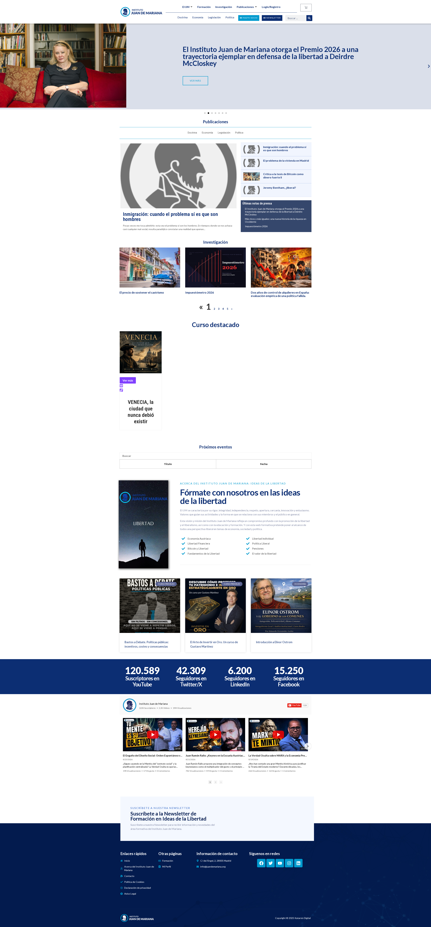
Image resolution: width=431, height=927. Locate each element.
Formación (204, 6)
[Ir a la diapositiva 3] (212, 113)
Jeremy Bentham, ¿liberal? (279, 187)
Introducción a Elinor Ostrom (274, 642)
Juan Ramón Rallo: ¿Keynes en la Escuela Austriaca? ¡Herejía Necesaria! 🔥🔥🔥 (215, 755)
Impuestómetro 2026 (215, 57)
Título (168, 464)
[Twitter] (270, 863)
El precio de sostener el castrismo (142, 292)
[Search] (309, 18)
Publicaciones (245, 6)
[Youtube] (280, 863)
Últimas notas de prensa (257, 203)
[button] (2, 66)
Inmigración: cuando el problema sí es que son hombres (170, 216)
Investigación (223, 6)
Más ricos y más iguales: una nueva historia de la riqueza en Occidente (275, 220)
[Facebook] (261, 863)
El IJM (185, 6)
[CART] (306, 7)
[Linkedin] (298, 863)
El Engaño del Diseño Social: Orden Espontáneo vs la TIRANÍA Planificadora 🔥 (152, 755)
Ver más (128, 380)
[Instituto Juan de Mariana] (129, 705)
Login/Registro (271, 6)
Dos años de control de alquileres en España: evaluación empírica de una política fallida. (280, 294)
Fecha (264, 464)
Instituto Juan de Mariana (153, 703)
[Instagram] (289, 863)
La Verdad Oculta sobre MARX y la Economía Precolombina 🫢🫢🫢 (278, 755)
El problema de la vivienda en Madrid (286, 160)
